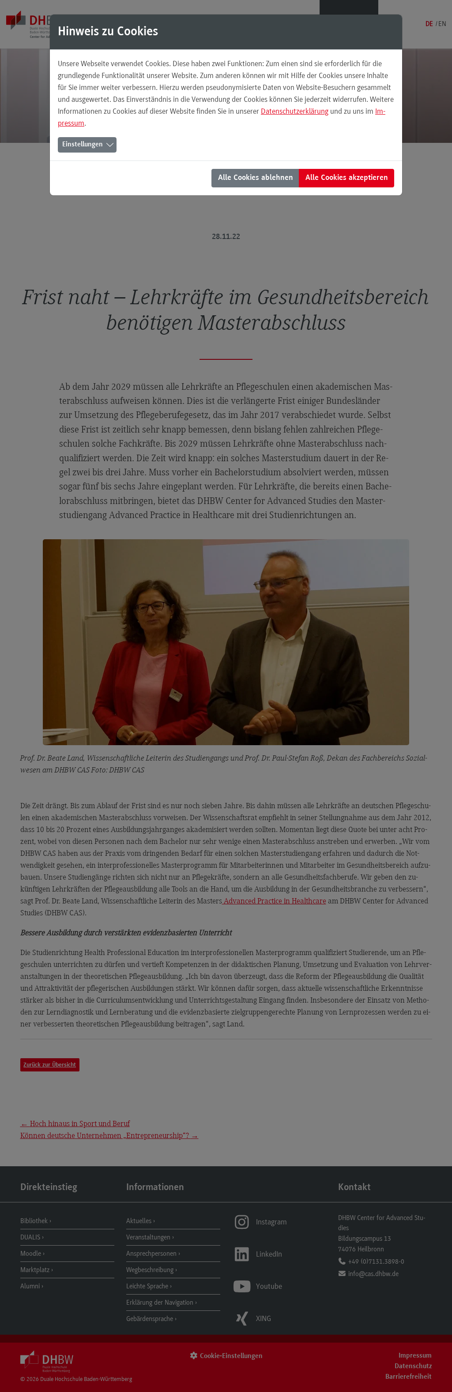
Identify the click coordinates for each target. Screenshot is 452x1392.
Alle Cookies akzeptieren (346, 178)
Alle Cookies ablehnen (255, 178)
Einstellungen (82, 144)
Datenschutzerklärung (294, 111)
